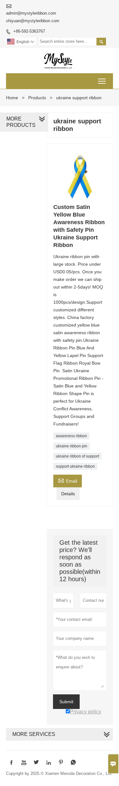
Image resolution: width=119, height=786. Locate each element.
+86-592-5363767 (29, 31)
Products (37, 97)
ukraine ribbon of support (77, 456)
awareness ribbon (71, 436)
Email (67, 480)
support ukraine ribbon (75, 466)
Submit (66, 701)
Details (68, 493)
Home (12, 97)
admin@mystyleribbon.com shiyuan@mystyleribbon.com (32, 17)
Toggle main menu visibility (102, 81)
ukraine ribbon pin (71, 446)
